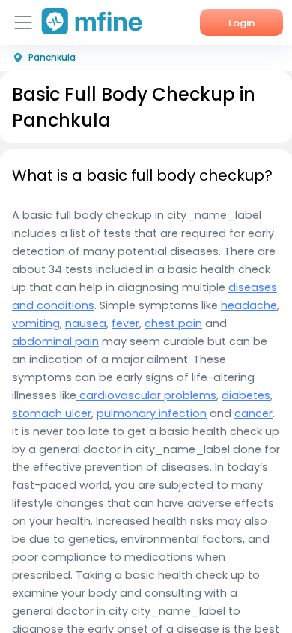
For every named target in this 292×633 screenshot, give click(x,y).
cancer (253, 413)
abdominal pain (55, 341)
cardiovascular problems (146, 395)
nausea (85, 323)
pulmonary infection (152, 413)
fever (125, 323)
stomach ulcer (51, 413)
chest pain (173, 323)
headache (249, 305)
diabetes (246, 395)
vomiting (36, 323)
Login (241, 23)
